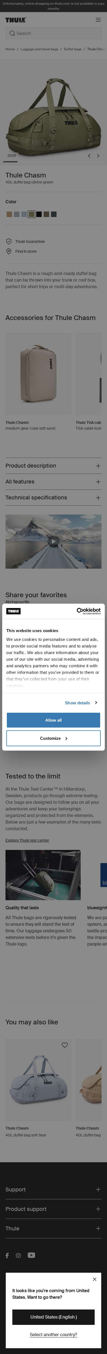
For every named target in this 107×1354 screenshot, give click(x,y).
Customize (50, 738)
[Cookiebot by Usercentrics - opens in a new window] (77, 611)
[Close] (94, 1279)
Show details (77, 702)
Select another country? (53, 1335)
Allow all (53, 720)
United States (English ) (53, 1317)
